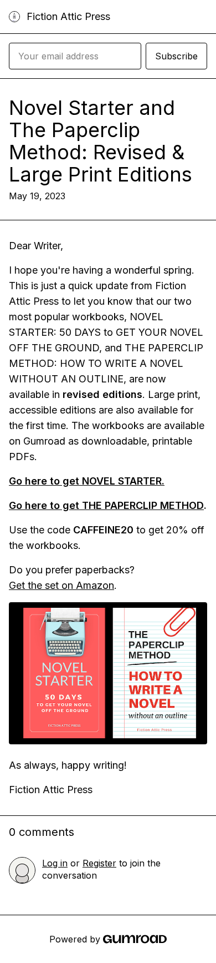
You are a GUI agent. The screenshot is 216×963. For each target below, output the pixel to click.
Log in (55, 863)
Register (99, 863)
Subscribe (176, 56)
